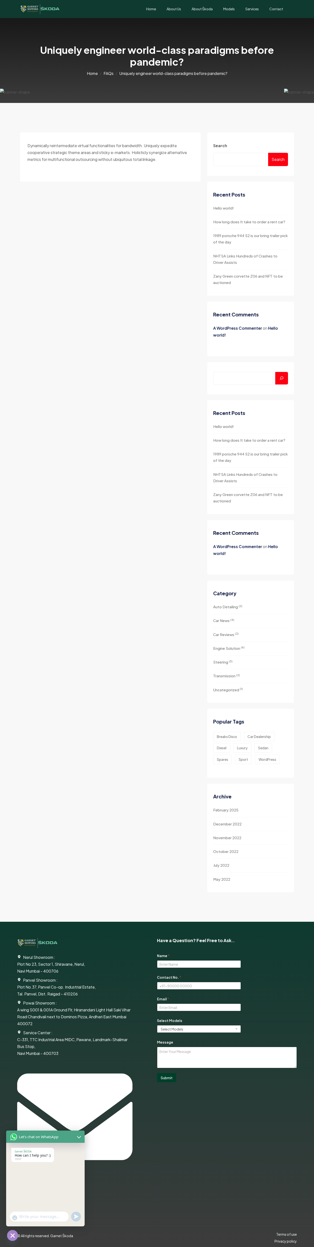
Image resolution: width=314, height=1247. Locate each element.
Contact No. (169, 977)
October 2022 (225, 851)
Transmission (226, 675)
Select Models (169, 1021)
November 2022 (227, 837)
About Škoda (202, 9)
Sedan (263, 748)
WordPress (267, 759)
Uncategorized (228, 689)
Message (165, 1042)
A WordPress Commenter (237, 328)
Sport (243, 759)
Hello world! (223, 208)
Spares (222, 759)
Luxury (242, 748)
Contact (276, 9)
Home (151, 9)
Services (252, 9)
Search (220, 145)
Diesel (221, 748)
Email (163, 999)
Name (163, 956)
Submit (166, 1078)
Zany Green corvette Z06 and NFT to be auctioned (248, 279)
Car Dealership (259, 736)
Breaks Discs (227, 736)
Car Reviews (226, 634)
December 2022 (227, 824)
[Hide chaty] (12, 1235)
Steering (223, 662)
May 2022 (221, 879)
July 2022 (221, 865)
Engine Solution (229, 648)
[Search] (281, 378)
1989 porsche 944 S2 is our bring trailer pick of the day (250, 238)
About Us (174, 9)
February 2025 (225, 810)
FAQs (109, 73)
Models (229, 9)
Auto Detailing (227, 606)
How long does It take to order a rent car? (249, 221)
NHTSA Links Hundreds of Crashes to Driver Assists (245, 259)
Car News (223, 620)
